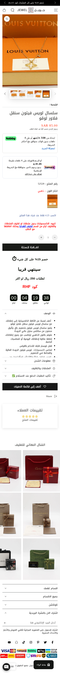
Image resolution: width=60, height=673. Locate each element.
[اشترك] (4, 623)
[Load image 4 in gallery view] (22, 94)
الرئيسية (54, 104)
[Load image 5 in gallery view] (14, 94)
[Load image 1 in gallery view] (46, 94)
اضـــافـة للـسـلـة (30, 247)
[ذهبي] (52, 201)
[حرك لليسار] (55, 3)
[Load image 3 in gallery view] (30, 94)
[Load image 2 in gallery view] (38, 94)
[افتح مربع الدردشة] (6, 667)
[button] (12, 10)
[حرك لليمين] (5, 3)
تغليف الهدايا (26, 226)
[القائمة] (56, 10)
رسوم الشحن (53, 129)
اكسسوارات (39, 350)
